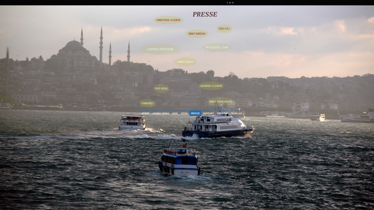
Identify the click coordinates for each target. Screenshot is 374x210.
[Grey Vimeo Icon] (233, 3)
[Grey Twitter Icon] (230, 3)
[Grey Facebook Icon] (227, 3)
